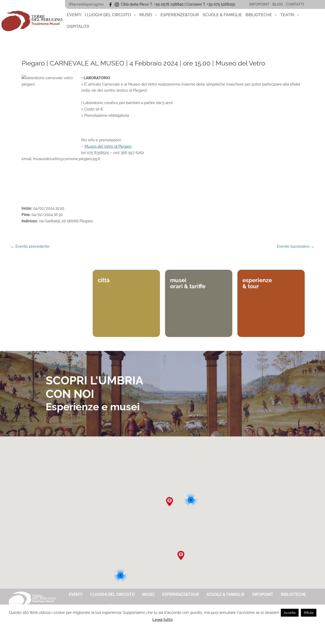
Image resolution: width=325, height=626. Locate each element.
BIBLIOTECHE (259, 14)
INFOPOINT (259, 4)
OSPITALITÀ (78, 26)
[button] (110, 15)
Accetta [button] (290, 613)
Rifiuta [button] (308, 613)
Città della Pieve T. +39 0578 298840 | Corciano (162, 4)
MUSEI (145, 14)
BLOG (277, 4)
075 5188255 (225, 4)
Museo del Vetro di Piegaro (108, 146)
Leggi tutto (162, 619)
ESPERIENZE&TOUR (179, 14)
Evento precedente (30, 246)
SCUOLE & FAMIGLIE (222, 14)
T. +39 (208, 4)
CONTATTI (295, 4)
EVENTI (74, 14)
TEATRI (287, 14)
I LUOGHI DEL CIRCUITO (108, 14)
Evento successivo (295, 246)
